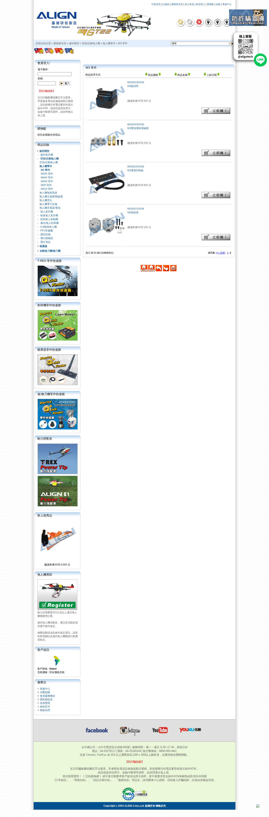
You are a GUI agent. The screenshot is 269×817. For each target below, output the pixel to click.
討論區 (165, 4)
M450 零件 (47, 173)
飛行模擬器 (46, 238)
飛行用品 (45, 242)
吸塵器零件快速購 (49, 349)
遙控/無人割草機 (49, 223)
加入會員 (189, 4)
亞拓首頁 (156, 4)
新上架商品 (44, 515)
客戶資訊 (43, 649)
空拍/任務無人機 (91, 43)
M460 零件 (47, 177)
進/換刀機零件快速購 (51, 394)
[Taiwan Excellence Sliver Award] (190, 22)
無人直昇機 (46, 211)
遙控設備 (45, 234)
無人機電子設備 (48, 204)
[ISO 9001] (208, 22)
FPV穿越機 (46, 230)
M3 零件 (122, 43)
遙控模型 (74, 43)
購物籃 (210, 4)
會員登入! (43, 63)
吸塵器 (43, 246)
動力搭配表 (44, 438)
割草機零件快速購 (49, 305)
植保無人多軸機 (49, 219)
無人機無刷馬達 (48, 192)
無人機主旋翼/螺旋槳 (51, 196)
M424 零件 (47, 188)
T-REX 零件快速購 (49, 260)
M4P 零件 (46, 185)
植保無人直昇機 (49, 215)
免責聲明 (45, 703)
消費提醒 (45, 692)
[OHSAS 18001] (227, 22)
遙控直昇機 (46, 154)
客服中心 (227, 4)
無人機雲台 (46, 200)
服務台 (41, 682)
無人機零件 (109, 43)
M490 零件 (47, 181)
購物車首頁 (177, 4)
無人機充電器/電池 (50, 207)
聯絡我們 (45, 710)
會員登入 (200, 4)
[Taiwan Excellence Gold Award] (180, 22)
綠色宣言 (45, 706)
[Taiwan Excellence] (199, 22)
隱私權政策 (46, 699)
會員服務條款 (47, 695)
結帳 (218, 4)
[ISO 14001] (217, 22)
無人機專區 (44, 574)
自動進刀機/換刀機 (50, 250)
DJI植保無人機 (48, 226)
